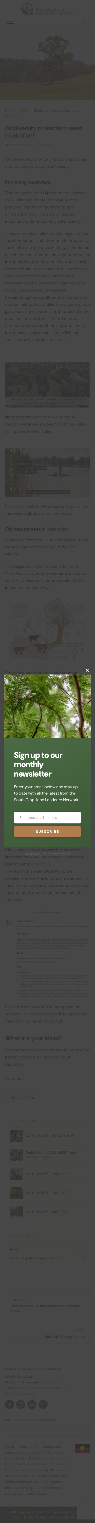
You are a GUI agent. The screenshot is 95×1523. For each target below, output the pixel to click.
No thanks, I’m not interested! (47, 854)
